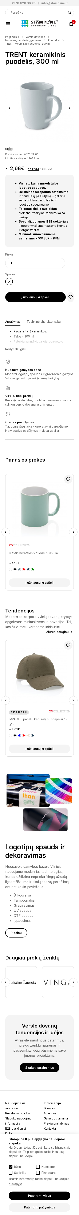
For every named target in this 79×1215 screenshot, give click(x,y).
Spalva (10, 274)
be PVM (33, 169)
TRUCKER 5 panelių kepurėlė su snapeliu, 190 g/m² (37, 721)
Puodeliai (54, 40)
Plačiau (16, 933)
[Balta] (10, 735)
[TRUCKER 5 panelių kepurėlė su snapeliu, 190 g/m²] (39, 675)
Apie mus (50, 1113)
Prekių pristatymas (56, 1123)
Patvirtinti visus (39, 1195)
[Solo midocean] (9, 149)
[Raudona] (19, 735)
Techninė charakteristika (44, 321)
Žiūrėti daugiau (57, 632)
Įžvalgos (50, 1108)
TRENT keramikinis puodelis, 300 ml (27, 43)
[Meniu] (7, 23)
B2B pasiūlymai (15, 1128)
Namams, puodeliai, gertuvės (23, 40)
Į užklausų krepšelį (35, 297)
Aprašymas (12, 321)
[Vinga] (21, 982)
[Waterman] (58, 982)
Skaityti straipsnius (39, 1067)
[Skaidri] (10, 569)
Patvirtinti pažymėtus (39, 1207)
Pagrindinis (12, 36)
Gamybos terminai (56, 1118)
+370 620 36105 (23, 3)
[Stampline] (39, 24)
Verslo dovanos (35, 36)
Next (70, 107)
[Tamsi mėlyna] (23, 735)
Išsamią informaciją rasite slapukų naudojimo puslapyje (39, 1181)
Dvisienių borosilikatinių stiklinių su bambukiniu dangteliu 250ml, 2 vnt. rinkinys (38, 555)
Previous (9, 107)
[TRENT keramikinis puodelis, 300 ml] (39, 107)
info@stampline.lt (54, 3)
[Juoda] (15, 735)
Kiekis (9, 254)
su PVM (47, 169)
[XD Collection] (59, 546)
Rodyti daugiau (15, 349)
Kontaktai (50, 1128)
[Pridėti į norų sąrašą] (70, 297)
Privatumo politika (17, 1113)
